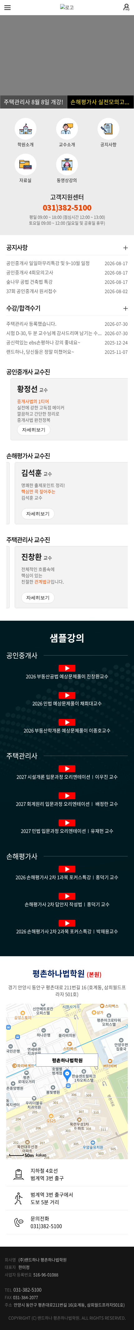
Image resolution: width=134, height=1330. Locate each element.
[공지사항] (125, 248)
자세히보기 (29, 429)
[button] (33, 102)
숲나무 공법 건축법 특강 (67, 281)
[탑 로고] (67, 7)
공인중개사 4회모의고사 (67, 272)
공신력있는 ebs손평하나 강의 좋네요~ (67, 342)
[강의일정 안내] (125, 308)
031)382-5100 (67, 208)
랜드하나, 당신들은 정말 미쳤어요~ (67, 351)
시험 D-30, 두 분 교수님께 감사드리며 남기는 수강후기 (67, 333)
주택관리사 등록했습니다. (67, 323)
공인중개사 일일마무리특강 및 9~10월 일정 (67, 263)
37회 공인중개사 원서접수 (67, 291)
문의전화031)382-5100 (46, 1222)
